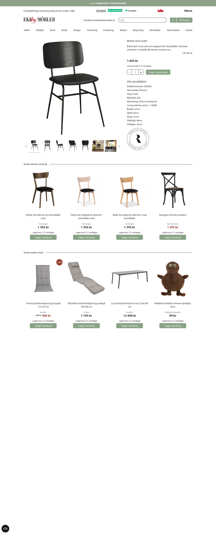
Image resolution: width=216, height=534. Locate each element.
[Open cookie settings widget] (5, 528)
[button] (181, 20)
